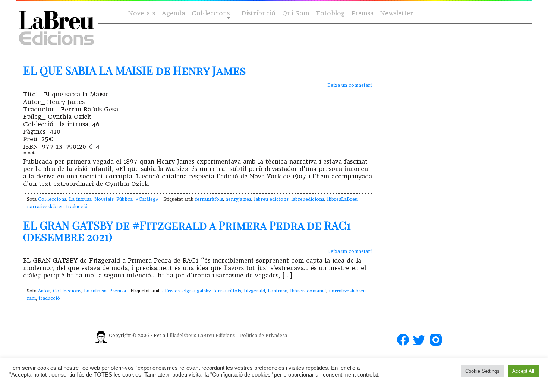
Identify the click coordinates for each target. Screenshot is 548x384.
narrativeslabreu (45, 206)
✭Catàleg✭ (147, 199)
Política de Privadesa (263, 335)
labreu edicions (271, 199)
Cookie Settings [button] (482, 371)
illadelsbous (183, 335)
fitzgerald (254, 290)
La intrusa (80, 199)
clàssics (171, 290)
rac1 (31, 298)
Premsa (363, 13)
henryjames (238, 199)
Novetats (141, 13)
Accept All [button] (523, 371)
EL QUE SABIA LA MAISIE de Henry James (134, 70)
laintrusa (277, 290)
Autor (44, 290)
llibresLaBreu (342, 199)
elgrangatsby (196, 290)
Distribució (258, 13)
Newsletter (396, 13)
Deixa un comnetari (349, 85)
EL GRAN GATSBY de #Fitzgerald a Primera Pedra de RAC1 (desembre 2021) (187, 231)
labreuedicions (307, 199)
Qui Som (295, 13)
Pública (124, 199)
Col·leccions (210, 14)
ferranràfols (209, 199)
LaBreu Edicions (216, 335)
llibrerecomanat (308, 290)
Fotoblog (330, 13)
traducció (77, 206)
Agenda (173, 13)
